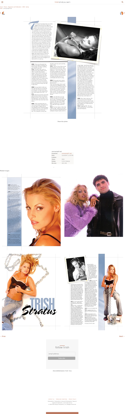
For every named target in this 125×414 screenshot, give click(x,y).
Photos (5, 6)
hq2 (71, 153)
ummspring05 (65, 153)
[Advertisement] (62, 136)
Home (1, 6)
